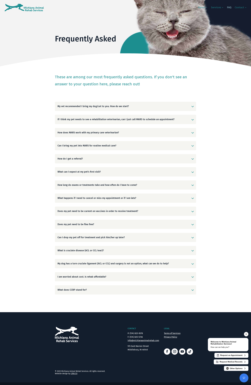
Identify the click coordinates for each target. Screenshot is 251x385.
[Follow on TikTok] (190, 351)
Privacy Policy (170, 337)
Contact (239, 8)
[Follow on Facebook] (167, 351)
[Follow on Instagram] (175, 351)
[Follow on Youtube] (182, 351)
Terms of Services (172, 333)
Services (216, 8)
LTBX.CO (74, 373)
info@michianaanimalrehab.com (143, 340)
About (201, 8)
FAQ (229, 8)
